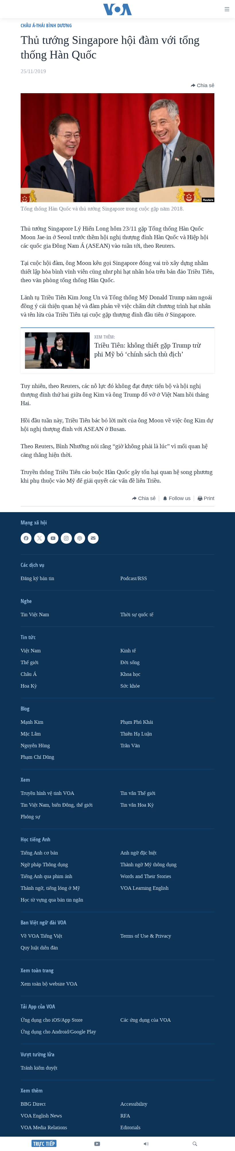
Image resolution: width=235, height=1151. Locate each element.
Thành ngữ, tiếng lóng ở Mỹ (50, 888)
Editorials (130, 1127)
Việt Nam (31, 650)
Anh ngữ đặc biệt (138, 853)
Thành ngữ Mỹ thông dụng (148, 864)
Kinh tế (128, 650)
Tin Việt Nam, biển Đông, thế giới (57, 805)
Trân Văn (130, 745)
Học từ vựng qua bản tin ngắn (52, 900)
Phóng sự (30, 816)
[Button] (202, 85)
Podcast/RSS (133, 578)
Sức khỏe (130, 685)
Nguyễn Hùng (35, 745)
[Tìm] (194, 1144)
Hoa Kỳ (29, 685)
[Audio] (146, 1144)
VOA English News (41, 1116)
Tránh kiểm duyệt (39, 1068)
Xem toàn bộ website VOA (49, 984)
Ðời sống (130, 662)
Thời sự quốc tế (136, 614)
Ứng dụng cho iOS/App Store (52, 1020)
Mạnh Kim (32, 722)
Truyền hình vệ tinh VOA (47, 793)
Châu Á (29, 674)
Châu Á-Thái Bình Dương (46, 25)
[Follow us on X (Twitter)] (39, 538)
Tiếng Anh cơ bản (39, 853)
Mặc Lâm (31, 733)
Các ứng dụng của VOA (145, 1020)
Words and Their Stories (145, 876)
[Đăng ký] (93, 538)
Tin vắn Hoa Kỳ (137, 805)
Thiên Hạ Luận (136, 733)
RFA (125, 1116)
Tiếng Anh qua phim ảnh (46, 876)
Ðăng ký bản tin (37, 578)
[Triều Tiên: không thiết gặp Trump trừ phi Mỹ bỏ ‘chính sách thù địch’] (57, 350)
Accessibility (133, 1104)
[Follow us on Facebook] (26, 538)
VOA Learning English (144, 888)
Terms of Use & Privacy (145, 936)
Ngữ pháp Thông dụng (44, 864)
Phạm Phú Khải (136, 722)
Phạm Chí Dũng (37, 757)
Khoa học (130, 674)
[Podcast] (79, 538)
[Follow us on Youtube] (52, 538)
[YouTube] (97, 1144)
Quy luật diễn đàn (39, 948)
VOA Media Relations (44, 1127)
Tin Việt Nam (35, 614)
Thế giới (29, 662)
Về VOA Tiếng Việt (41, 936)
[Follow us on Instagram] (66, 538)
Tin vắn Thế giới (137, 793)
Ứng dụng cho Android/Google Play (58, 1032)
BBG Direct (33, 1104)
